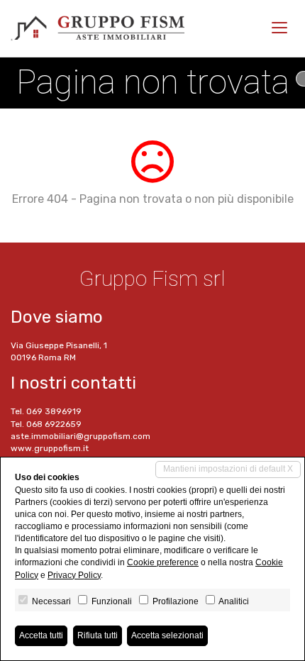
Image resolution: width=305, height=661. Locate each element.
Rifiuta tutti (97, 635)
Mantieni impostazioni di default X (228, 469)
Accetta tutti (41, 635)
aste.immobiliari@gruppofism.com (80, 436)
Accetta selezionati (167, 635)
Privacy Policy (74, 575)
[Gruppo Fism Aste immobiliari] (97, 28)
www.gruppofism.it (50, 448)
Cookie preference (163, 562)
